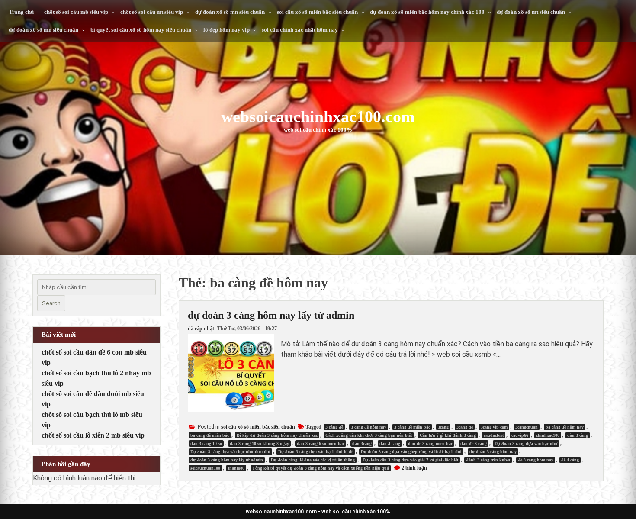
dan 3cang (362, 443)
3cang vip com (494, 427)
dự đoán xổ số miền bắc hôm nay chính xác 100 (427, 12)
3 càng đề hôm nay (368, 427)
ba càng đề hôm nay (565, 427)
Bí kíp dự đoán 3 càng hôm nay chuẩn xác (277, 435)
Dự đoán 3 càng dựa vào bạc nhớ (526, 443)
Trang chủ (21, 12)
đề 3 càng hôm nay (535, 460)
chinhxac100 (547, 435)
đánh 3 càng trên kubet (488, 460)
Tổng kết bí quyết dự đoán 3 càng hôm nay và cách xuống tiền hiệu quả (320, 468)
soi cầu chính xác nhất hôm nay (300, 29)
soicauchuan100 (205, 468)
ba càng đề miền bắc (209, 435)
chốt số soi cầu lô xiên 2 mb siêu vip (93, 435)
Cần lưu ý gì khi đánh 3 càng (448, 435)
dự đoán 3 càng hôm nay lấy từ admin (271, 315)
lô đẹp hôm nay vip (226, 29)
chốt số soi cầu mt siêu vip (151, 12)
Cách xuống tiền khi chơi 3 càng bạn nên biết (368, 435)
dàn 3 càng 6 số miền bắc (320, 443)
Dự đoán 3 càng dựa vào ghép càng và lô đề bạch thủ (411, 451)
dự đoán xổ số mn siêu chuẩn (230, 12)
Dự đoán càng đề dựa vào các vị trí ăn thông (313, 460)
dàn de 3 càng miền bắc (430, 443)
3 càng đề (334, 427)
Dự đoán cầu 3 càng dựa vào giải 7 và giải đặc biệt (410, 460)
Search (51, 303)
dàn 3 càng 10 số (206, 443)
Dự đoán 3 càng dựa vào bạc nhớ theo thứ (230, 451)
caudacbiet (494, 435)
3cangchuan (526, 427)
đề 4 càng (570, 460)
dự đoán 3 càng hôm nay (493, 451)
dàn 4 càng (389, 443)
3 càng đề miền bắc (412, 427)
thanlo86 (236, 468)
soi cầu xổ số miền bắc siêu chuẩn (317, 12)
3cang (443, 427)
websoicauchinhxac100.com (318, 116)
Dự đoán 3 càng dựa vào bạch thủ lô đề (315, 451)
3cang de (464, 427)
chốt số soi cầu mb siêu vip (76, 12)
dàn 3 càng (577, 435)
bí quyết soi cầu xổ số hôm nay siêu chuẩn (140, 29)
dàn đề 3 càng (473, 443)
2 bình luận (414, 468)
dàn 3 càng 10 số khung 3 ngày (259, 443)
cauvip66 (519, 435)
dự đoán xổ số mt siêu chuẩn (531, 12)
